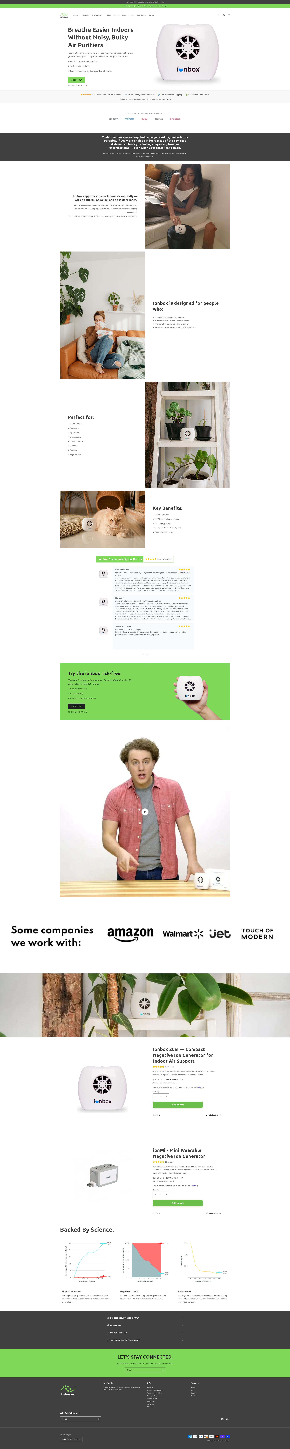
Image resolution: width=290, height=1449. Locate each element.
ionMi (193, 1390)
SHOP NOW (76, 80)
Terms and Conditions (154, 1393)
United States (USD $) (70, 1439)
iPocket (193, 1393)
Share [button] (158, 1115)
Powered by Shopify (224, 1441)
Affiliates (150, 1404)
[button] (218, 15)
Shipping (156, 1083)
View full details (212, 1115)
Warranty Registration (154, 1390)
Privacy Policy (152, 1396)
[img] (151, 559)
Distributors (151, 1407)
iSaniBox (194, 1396)
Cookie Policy (152, 1398)
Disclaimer (150, 1401)
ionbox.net (215, 1441)
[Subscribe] (162, 1370)
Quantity (156, 1092)
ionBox (193, 1387)
